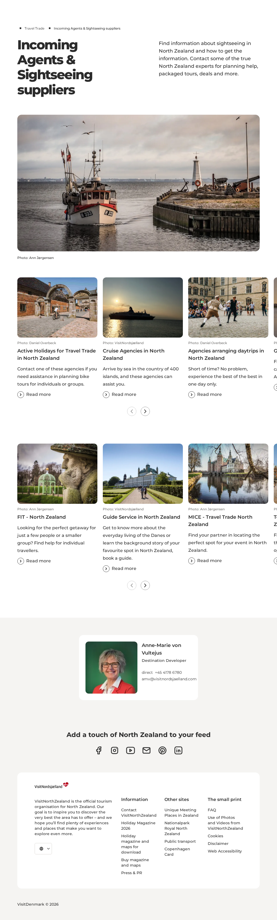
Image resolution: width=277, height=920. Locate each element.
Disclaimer (218, 843)
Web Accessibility (225, 851)
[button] (57, 369)
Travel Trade (34, 28)
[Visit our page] (98, 750)
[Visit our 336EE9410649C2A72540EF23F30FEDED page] (146, 750)
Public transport (180, 841)
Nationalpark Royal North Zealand (177, 828)
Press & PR (131, 872)
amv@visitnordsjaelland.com (169, 679)
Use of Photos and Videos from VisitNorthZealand (225, 823)
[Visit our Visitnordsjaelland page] (130, 750)
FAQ (212, 809)
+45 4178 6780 (168, 672)
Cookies (215, 836)
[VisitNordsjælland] (51, 785)
